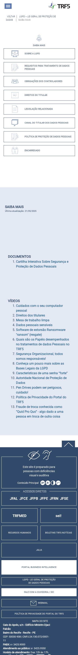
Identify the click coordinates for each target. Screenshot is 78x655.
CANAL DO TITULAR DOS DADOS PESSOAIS (46, 123)
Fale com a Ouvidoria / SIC (39, 592)
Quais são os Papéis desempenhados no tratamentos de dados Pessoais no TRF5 (42, 344)
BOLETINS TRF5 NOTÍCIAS (58, 532)
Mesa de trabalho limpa (32, 320)
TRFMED (20, 516)
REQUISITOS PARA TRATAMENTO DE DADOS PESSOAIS (47, 67)
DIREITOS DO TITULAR (36, 95)
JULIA (39, 550)
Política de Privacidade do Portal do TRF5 (39, 613)
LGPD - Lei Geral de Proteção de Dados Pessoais (39, 581)
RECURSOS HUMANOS (19, 532)
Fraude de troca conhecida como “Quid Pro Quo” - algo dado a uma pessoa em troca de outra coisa (39, 411)
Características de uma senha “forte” (42, 373)
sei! (58, 516)
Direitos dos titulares (30, 315)
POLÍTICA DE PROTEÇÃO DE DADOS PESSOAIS (48, 136)
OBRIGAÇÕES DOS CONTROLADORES (43, 81)
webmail (43, 603)
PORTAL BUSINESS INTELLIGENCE (39, 567)
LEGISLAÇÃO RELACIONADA (39, 109)
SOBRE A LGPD (32, 53)
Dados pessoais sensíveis (34, 325)
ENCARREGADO (32, 150)
